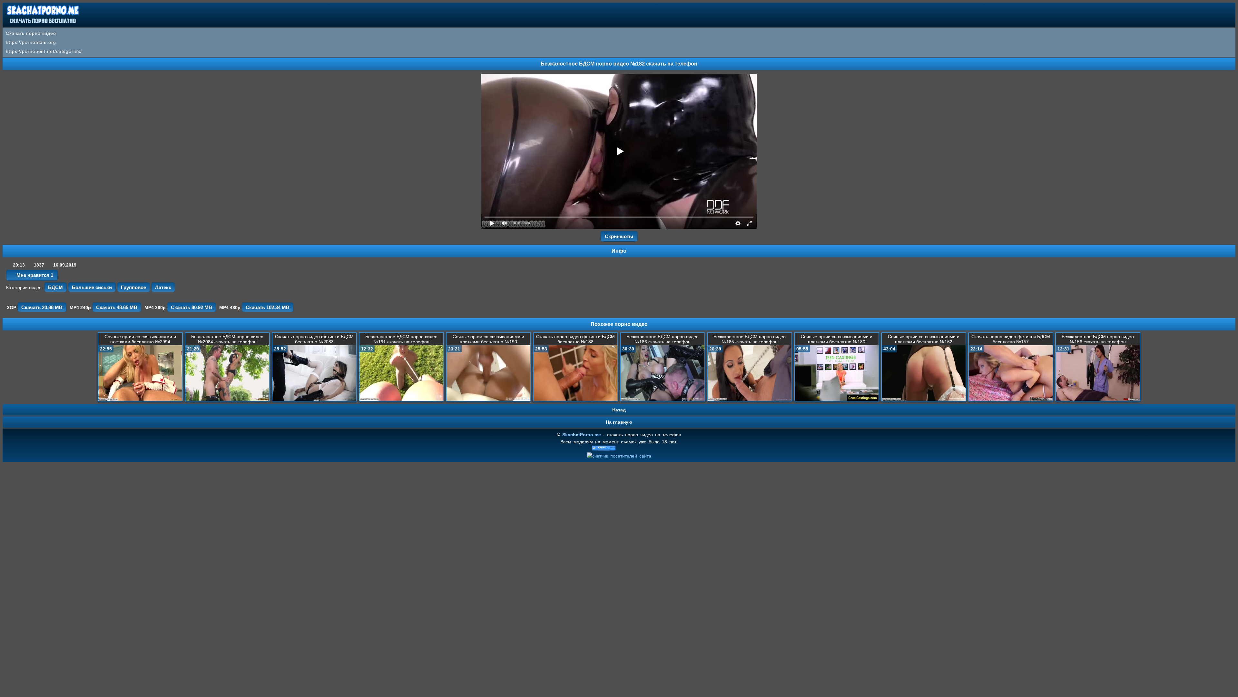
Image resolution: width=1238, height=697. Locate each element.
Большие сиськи (92, 287)
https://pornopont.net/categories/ (44, 51)
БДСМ (55, 287)
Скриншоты (619, 236)
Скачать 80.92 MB (191, 307)
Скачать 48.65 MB (116, 307)
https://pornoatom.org (31, 42)
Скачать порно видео (31, 33)
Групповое (133, 287)
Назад (619, 409)
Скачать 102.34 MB (268, 307)
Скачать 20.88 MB (42, 307)
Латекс (163, 287)
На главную (619, 422)
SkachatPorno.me (581, 434)
